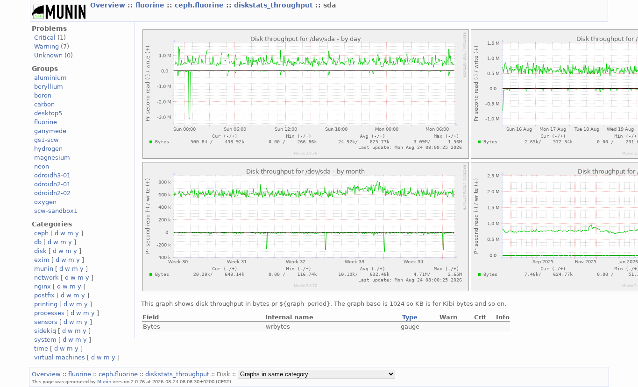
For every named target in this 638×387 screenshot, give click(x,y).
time (41, 348)
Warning (46, 46)
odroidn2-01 (52, 184)
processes (49, 313)
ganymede (50, 130)
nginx (42, 286)
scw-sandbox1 (56, 210)
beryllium (48, 86)
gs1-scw (46, 139)
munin (43, 268)
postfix (44, 295)
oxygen (45, 201)
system (45, 339)
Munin (104, 381)
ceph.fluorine (200, 5)
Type (410, 317)
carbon (44, 104)
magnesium (52, 157)
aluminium (50, 77)
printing (45, 304)
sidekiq (45, 330)
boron (42, 95)
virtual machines (59, 357)
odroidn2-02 (52, 193)
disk (40, 250)
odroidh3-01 (52, 175)
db (38, 242)
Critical (45, 37)
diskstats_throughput (274, 5)
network (46, 277)
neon (41, 166)
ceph (41, 233)
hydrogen (48, 148)
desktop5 (48, 113)
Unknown (48, 55)
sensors (45, 321)
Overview (109, 5)
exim (42, 259)
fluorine (151, 5)
